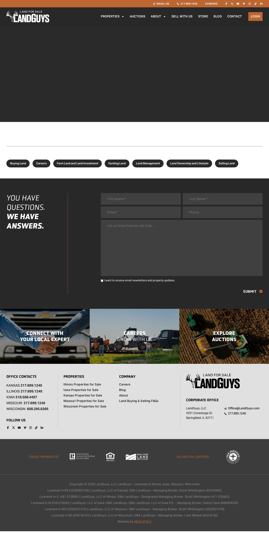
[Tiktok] (255, 3)
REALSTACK (143, 522)
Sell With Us (182, 16)
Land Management (148, 163)
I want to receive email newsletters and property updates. (139, 280)
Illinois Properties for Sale (82, 385)
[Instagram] (249, 3)
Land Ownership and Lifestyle (189, 163)
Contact (234, 16)
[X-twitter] (232, 3)
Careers (41, 163)
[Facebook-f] (226, 3)
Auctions (137, 16)
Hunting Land (117, 163)
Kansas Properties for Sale (82, 396)
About (156, 16)
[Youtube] (238, 3)
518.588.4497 (26, 397)
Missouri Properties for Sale (83, 401)
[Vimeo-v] (243, 3)
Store (203, 16)
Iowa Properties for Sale (80, 390)
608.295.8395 (37, 409)
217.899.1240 (31, 385)
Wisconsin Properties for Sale (85, 407)
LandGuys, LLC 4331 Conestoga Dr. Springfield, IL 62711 (200, 413)
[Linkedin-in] (261, 3)
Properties (110, 16)
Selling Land (227, 163)
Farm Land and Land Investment (77, 163)
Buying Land (18, 163)
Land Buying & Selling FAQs (138, 401)
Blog (218, 16)
